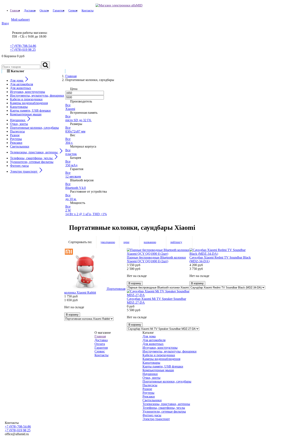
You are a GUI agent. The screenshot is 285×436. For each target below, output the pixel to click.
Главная (15, 10)
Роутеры (16, 139)
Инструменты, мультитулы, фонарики (37, 95)
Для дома (149, 336)
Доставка (29, 10)
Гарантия (58, 10)
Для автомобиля (21, 84)
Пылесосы (17, 131)
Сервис (72, 10)
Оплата (44, 10)
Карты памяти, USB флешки (30, 110)
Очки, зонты (19, 124)
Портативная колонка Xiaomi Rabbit (94, 290)
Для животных (20, 88)
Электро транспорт (156, 419)
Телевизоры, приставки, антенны (166, 404)
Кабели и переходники (26, 99)
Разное (15, 135)
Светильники (19, 146)
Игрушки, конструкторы (27, 92)
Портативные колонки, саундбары (34, 127)
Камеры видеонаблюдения (29, 103)
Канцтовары (19, 107)
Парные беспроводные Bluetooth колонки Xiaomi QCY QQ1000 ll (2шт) (156, 259)
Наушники (150, 374)
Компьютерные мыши (26, 114)
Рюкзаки (16, 142)
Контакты (87, 10)
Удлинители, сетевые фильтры (31, 162)
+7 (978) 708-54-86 (23, 46)
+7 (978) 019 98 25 (23, 49)
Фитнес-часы (19, 165)
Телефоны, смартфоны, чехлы (163, 407)
